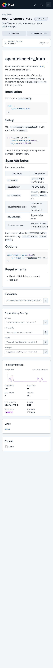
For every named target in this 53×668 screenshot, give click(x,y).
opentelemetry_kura (17, 18)
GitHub (7, 429)
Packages (8, 14)
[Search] (41, 4)
